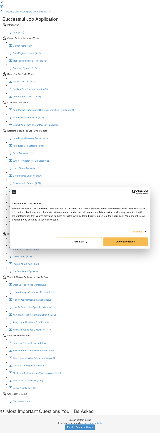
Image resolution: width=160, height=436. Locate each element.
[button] (2, 2)
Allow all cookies (125, 241)
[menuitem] (2, 7)
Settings (137, 231)
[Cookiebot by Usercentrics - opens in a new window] (134, 192)
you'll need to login (92, 422)
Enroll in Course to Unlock (80, 427)
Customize (78, 241)
